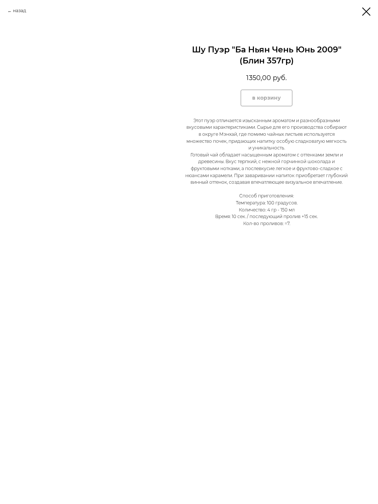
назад (19, 10)
